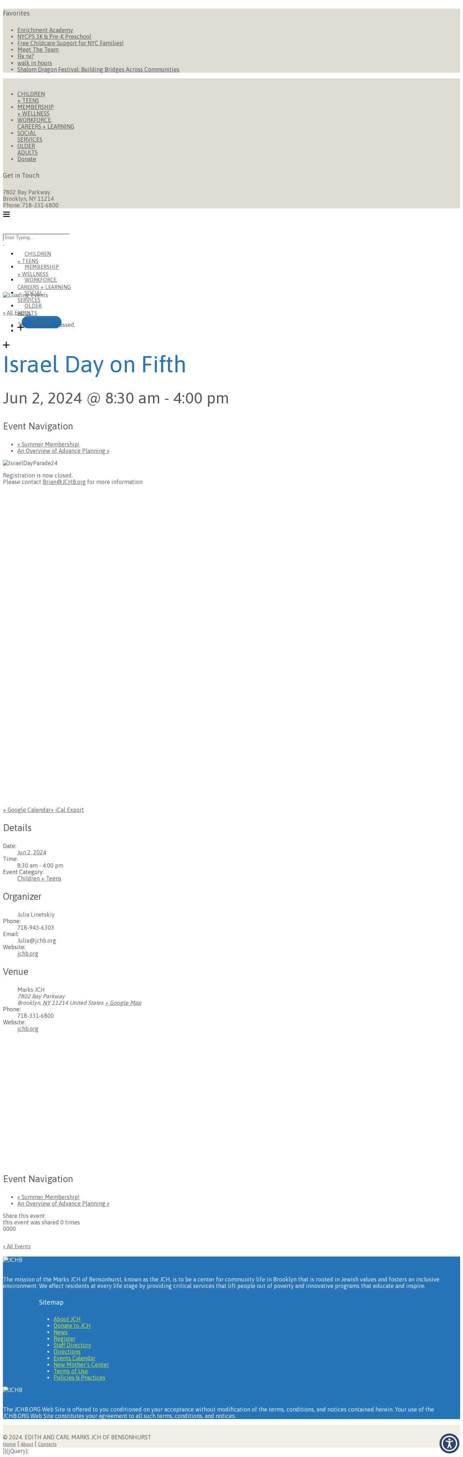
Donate (26, 159)
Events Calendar (74, 1358)
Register (65, 1338)
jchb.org (27, 953)
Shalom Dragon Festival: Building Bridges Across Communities (98, 69)
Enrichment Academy (45, 30)
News (61, 1332)
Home (9, 1444)
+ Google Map (123, 1002)
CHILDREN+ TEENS (31, 97)
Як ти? (25, 56)
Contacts (47, 1444)
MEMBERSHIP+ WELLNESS (35, 110)
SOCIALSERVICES (29, 136)
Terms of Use (71, 1371)
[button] (449, 1443)
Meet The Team (38, 49)
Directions (67, 1351)
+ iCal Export (67, 810)
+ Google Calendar (27, 810)
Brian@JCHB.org (64, 482)
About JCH (67, 1319)
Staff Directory (72, 1345)
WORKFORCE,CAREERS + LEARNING (45, 123)
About (27, 1444)
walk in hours (34, 63)
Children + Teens (39, 878)
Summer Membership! (48, 444)
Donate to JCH (72, 1325)
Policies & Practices (79, 1377)
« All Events (17, 313)
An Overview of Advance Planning (63, 451)
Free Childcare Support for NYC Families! (70, 43)
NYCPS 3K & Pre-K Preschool (54, 36)
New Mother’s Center (81, 1364)
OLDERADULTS (27, 149)
